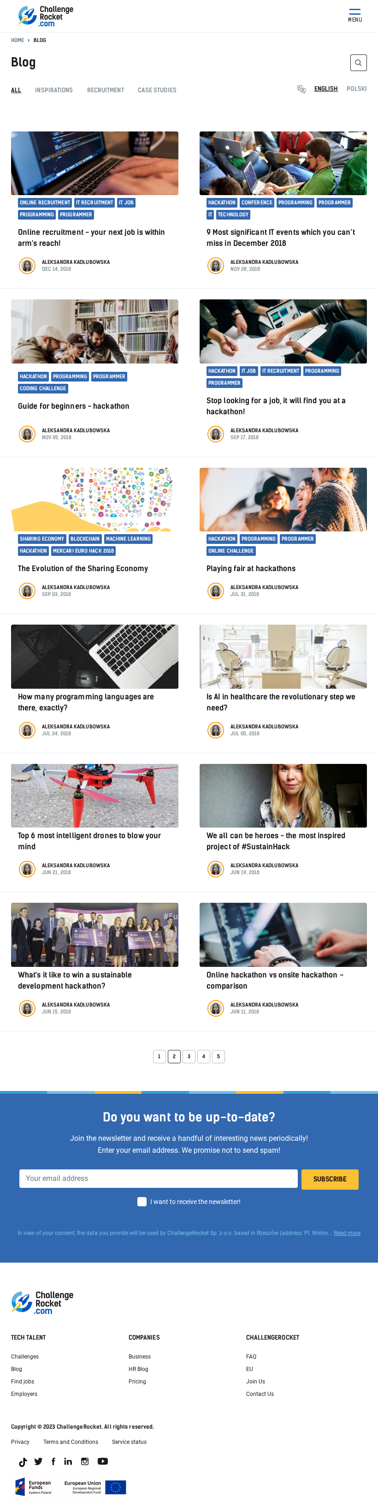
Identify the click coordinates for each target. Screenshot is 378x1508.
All (16, 90)
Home (17, 40)
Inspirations (54, 90)
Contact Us (260, 1394)
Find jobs (22, 1381)
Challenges (25, 1356)
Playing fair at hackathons (251, 568)
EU (249, 1369)
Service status (129, 1442)
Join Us (255, 1381)
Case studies (157, 90)
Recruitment (105, 90)
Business (140, 1356)
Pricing (137, 1381)
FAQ (251, 1356)
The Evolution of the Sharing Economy (83, 568)
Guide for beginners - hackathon (74, 406)
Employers (24, 1394)
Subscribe (330, 1179)
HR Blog (138, 1369)
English (326, 88)
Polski (357, 88)
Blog (16, 1369)
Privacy (20, 1442)
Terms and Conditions (70, 1442)
